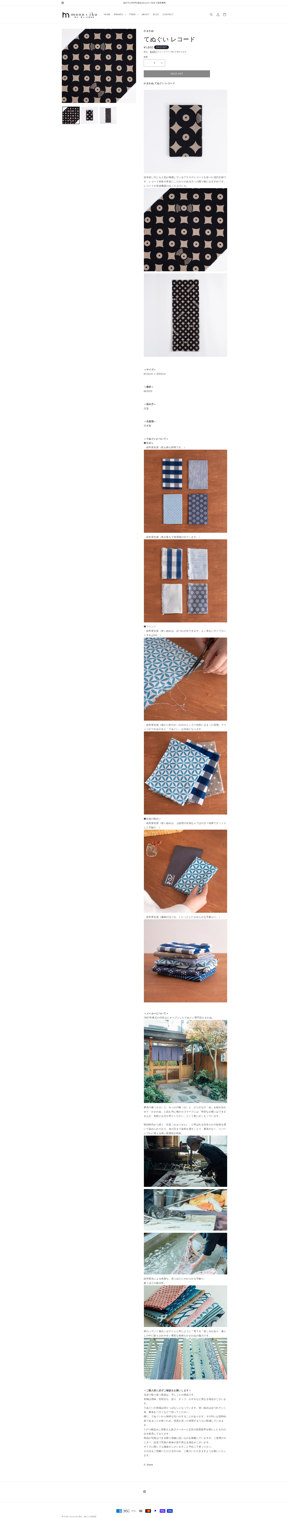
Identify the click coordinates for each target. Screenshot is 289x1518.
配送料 (153, 52)
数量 (146, 57)
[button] (119, 14)
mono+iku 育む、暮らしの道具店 (83, 1516)
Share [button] (150, 1464)
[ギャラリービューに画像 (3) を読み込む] (108, 115)
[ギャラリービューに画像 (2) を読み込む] (89, 115)
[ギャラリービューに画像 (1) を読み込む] (70, 115)
